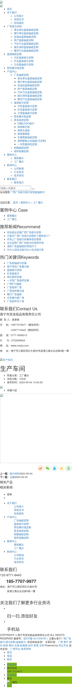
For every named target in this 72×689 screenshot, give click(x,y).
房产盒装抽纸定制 (24, 40)
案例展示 (19, 158)
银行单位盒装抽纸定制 (26, 33)
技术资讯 (19, 175)
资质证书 (19, 19)
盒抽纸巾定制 (14, 270)
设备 (12, 477)
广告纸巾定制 (14, 26)
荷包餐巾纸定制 (15, 68)
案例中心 (12, 154)
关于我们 (12, 12)
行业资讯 (19, 172)
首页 (9, 9)
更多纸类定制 (21, 120)
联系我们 (12, 179)
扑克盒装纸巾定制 (24, 61)
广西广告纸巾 (17, 192)
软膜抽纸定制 (21, 147)
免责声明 (26, 649)
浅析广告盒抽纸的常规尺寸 (21, 246)
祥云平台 (63, 645)
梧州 (11, 645)
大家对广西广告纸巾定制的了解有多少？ (29, 235)
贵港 (36, 645)
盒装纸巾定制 (21, 102)
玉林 (41, 645)
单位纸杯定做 (14, 277)
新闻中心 (12, 165)
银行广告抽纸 (14, 294)
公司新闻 (19, 168)
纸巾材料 (15, 473)
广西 (60, 642)
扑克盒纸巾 (13, 273)
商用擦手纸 (23, 127)
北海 (16, 645)
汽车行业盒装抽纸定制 (26, 43)
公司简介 (19, 16)
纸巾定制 (30, 192)
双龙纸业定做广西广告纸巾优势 (24, 232)
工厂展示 (19, 161)
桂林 (5, 645)
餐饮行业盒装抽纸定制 (26, 50)
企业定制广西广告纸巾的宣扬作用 (25, 242)
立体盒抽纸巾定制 (24, 64)
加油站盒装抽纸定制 (25, 36)
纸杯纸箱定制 (21, 151)
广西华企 (15, 649)
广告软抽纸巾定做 (17, 263)
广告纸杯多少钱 (15, 301)
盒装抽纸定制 (14, 54)
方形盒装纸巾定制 (24, 57)
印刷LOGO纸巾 (25, 123)
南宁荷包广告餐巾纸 (18, 266)
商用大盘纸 (23, 130)
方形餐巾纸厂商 (15, 297)
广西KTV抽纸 (14, 283)
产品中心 (12, 71)
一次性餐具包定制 (27, 144)
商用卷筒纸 (23, 133)
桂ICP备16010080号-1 (35, 638)
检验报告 (19, 22)
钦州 (30, 645)
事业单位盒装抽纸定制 (26, 29)
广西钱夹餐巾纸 (15, 290)
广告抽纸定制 (21, 74)
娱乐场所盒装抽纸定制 (26, 47)
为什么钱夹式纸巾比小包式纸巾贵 (25, 249)
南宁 (66, 642)
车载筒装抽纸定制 (27, 137)
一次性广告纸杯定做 (18, 280)
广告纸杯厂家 (14, 287)
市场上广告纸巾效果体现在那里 (24, 239)
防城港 (23, 645)
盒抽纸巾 (40, 192)
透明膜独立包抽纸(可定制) (31, 140)
